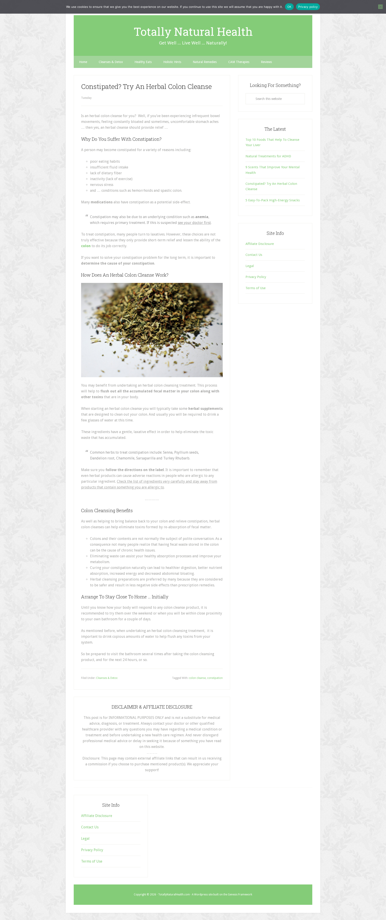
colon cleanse (197, 678)
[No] (380, 6)
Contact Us (253, 255)
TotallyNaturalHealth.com (174, 894)
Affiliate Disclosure (259, 244)
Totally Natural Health (193, 31)
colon (86, 246)
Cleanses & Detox (106, 678)
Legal (249, 266)
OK (289, 6)
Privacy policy (308, 6)
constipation (215, 678)
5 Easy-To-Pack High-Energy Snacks (272, 200)
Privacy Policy (255, 277)
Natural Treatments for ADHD (268, 156)
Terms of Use (255, 288)
